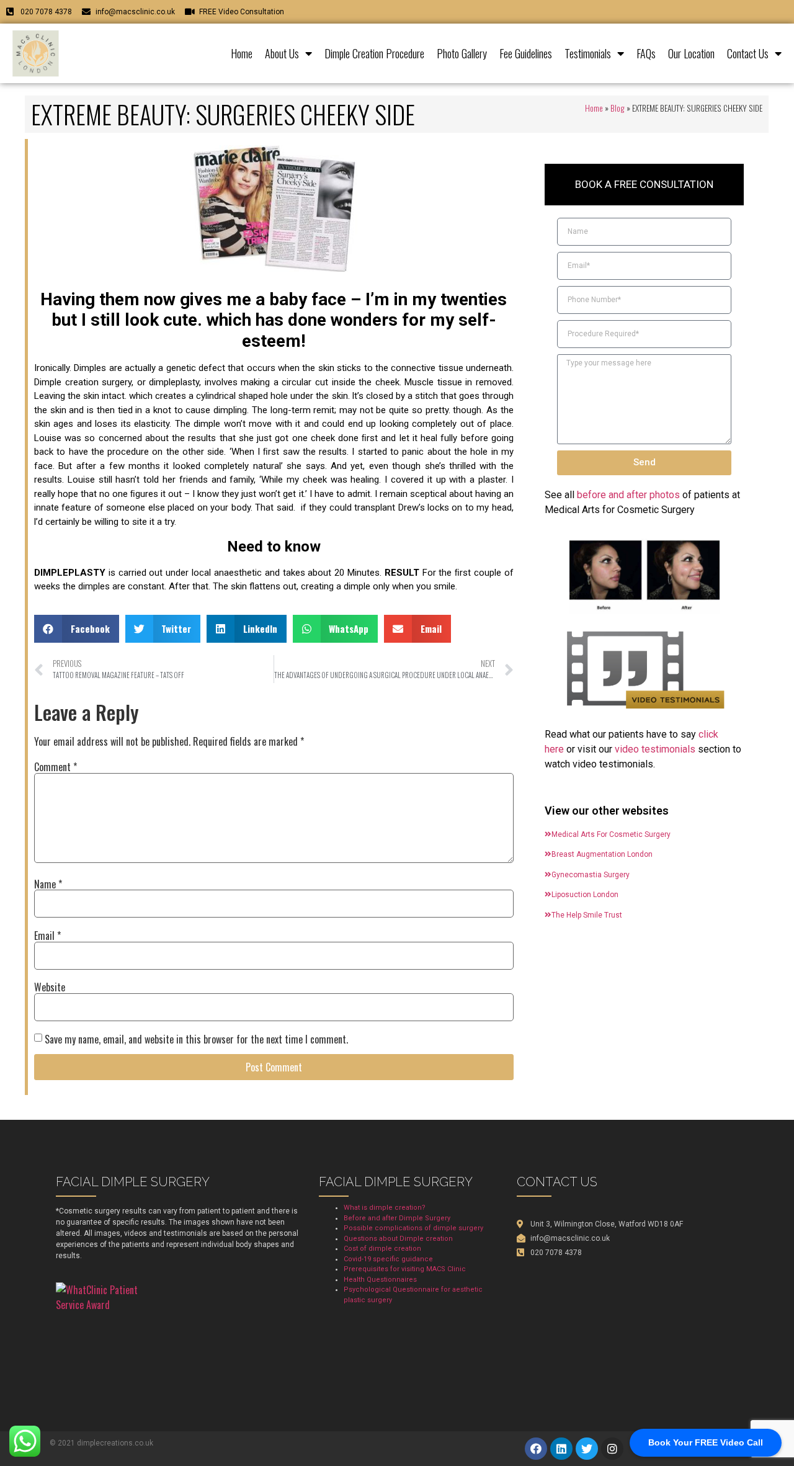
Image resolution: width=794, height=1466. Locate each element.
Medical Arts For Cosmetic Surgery (611, 834)
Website (49, 987)
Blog (617, 108)
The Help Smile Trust (586, 915)
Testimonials (587, 53)
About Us (282, 53)
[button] (76, 629)
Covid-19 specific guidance (388, 1259)
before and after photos (628, 495)
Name (48, 884)
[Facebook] (536, 1448)
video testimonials (655, 749)
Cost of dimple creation (382, 1249)
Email (47, 936)
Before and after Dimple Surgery (397, 1218)
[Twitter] (587, 1448)
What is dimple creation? (385, 1208)
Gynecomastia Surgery (590, 874)
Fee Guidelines (525, 53)
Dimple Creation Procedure (374, 53)
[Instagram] (612, 1448)
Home (241, 53)
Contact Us (748, 53)
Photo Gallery (462, 53)
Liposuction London (584, 894)
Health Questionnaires (380, 1280)
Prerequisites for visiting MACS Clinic (405, 1269)
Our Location (691, 53)
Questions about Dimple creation (398, 1239)
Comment (55, 767)
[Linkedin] (561, 1448)
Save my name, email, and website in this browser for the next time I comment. (196, 1039)
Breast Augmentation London (602, 854)
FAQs (646, 53)
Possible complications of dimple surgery (413, 1228)
